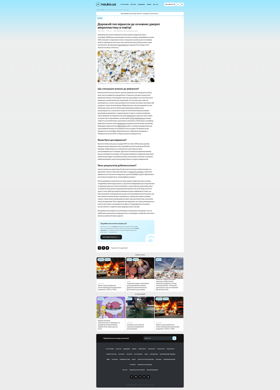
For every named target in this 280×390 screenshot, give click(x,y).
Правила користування (137, 370)
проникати (121, 123)
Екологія (102, 9)
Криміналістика (125, 359)
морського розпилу (136, 172)
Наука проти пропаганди (146, 359)
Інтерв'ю (133, 364)
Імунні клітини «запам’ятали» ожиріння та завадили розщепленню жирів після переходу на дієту (109, 325)
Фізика (149, 4)
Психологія (170, 349)
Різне (146, 354)
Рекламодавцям (152, 370)
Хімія (108, 359)
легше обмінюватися (137, 118)
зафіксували (121, 126)
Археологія (142, 349)
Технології (151, 349)
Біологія (133, 4)
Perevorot (144, 384)
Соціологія (161, 349)
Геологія (129, 354)
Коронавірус (138, 354)
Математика (154, 354)
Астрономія (125, 4)
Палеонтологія (111, 354)
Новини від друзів (169, 359)
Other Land (150, 384)
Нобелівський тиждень (167, 354)
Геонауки (115, 359)
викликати (131, 116)
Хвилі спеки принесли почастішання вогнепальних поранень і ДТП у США (109, 287)
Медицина (141, 4)
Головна (98, 9)
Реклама (158, 359)
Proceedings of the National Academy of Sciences (127, 30)
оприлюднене (123, 45)
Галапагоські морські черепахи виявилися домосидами (135, 327)
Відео (134, 359)
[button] (170, 4)
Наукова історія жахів (145, 364)
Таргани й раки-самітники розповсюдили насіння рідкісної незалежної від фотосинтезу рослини (138, 286)
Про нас (124, 370)
